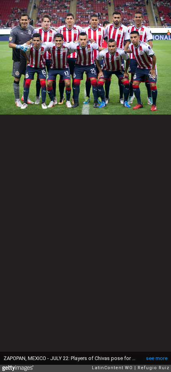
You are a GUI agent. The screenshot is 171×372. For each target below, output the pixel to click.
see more (156, 358)
